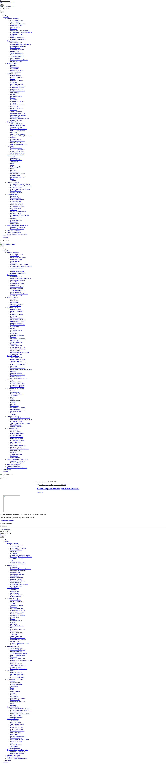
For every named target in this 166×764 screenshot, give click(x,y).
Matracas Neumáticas (16, 160)
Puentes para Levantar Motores (19, 60)
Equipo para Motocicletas (14, 232)
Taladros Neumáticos (16, 111)
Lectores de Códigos (16, 25)
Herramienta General (13, 194)
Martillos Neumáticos (16, 96)
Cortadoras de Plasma (16, 80)
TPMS (12, 36)
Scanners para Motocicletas (18, 24)
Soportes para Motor (16, 61)
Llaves (12, 163)
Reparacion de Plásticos (17, 87)
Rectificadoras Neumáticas (17, 105)
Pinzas (12, 179)
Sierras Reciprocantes (16, 108)
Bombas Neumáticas (16, 187)
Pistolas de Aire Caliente (17, 101)
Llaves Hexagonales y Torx (17, 177)
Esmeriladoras (14, 106)
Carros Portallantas (15, 72)
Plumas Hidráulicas (15, 58)
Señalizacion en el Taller (13, 230)
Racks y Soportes (15, 117)
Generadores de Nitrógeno (17, 125)
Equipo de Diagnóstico (13, 18)
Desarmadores (14, 172)
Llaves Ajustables (15, 175)
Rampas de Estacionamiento (18, 46)
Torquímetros (14, 161)
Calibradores (13, 210)
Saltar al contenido (5, 1)
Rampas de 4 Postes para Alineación (20, 44)
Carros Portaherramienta (17, 199)
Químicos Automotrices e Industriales (17, 234)
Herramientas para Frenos (17, 130)
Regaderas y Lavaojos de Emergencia (17, 225)
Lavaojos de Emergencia (17, 229)
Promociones (7, 236)
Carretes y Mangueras (16, 205)
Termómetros (14, 222)
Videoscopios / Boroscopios (17, 141)
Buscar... (2, 8)
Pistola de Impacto (15, 158)
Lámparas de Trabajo (16, 217)
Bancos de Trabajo (15, 198)
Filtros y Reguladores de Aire (18, 211)
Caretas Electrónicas (16, 120)
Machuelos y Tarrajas (16, 213)
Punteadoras (13, 99)
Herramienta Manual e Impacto (15, 155)
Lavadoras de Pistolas (16, 89)
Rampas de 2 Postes (16, 43)
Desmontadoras (14, 68)
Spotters (12, 79)
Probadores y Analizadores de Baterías (21, 32)
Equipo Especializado (13, 122)
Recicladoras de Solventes (17, 91)
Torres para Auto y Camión (17, 56)
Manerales (13, 170)
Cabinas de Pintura (15, 75)
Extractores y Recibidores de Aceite (20, 184)
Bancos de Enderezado (16, 77)
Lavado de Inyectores (16, 148)
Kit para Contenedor (15, 191)
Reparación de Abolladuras (17, 86)
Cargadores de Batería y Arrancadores (21, 136)
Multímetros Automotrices (17, 37)
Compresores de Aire (16, 127)
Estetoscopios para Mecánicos (18, 144)
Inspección (13, 218)
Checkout (2, 535)
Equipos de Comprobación (17, 149)
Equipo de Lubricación (13, 182)
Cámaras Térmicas (15, 142)
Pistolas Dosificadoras (16, 192)
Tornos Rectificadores (16, 124)
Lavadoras (13, 137)
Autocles (12, 156)
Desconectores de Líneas (17, 153)
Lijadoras (12, 94)
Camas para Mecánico (16, 203)
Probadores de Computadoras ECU (20, 30)
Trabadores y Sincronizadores (18, 129)
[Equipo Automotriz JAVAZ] (7, 6)
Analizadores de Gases (16, 34)
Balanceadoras (14, 67)
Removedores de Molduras (17, 113)
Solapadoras (13, 110)
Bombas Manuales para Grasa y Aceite (21, 186)
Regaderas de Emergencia (17, 227)
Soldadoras (13, 82)
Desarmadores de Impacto (17, 174)
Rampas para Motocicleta (17, 49)
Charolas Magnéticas (16, 220)
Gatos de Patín (14, 51)
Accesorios (13, 180)
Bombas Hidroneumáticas (17, 206)
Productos (6, 17)
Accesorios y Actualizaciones (18, 39)
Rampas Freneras (15, 48)
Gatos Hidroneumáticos (16, 53)
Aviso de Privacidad (7, 520)
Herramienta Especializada (17, 134)
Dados (12, 165)
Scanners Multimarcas (16, 20)
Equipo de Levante (12, 41)
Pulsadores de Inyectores (17, 151)
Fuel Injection (10, 146)
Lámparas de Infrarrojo (16, 84)
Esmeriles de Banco (15, 208)
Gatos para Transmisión (17, 55)
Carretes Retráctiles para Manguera (20, 189)
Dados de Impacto (15, 167)
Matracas (12, 168)
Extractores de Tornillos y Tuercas (19, 215)
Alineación (13, 65)
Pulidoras (12, 98)
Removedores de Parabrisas (18, 115)
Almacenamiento (15, 196)
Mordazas (13, 103)
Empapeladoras (14, 93)
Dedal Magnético (15, 224)
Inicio (4, 15)
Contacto (5, 237)
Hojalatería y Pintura (12, 74)
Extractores (13, 132)
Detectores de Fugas (16, 139)
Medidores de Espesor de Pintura (19, 118)
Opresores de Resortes (16, 70)
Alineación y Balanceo (13, 63)
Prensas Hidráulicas (15, 201)
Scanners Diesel (14, 22)
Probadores (13, 29)
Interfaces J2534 (15, 27)
